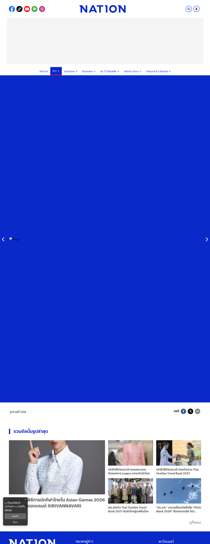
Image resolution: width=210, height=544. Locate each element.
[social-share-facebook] (12, 9)
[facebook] (183, 412)
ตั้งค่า (15, 522)
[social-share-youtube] (27, 9)
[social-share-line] (35, 9)
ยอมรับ (15, 516)
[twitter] (190, 411)
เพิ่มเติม (8, 509)
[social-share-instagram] (42, 9)
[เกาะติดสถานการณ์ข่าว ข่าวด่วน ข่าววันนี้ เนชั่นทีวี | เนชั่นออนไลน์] (102, 9)
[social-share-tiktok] (19, 9)
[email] (197, 412)
